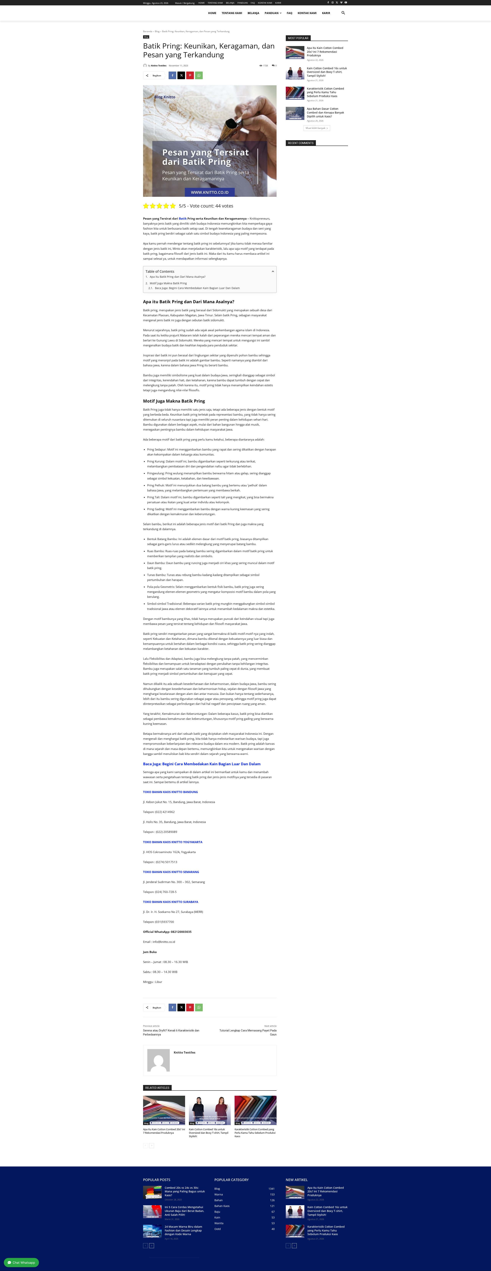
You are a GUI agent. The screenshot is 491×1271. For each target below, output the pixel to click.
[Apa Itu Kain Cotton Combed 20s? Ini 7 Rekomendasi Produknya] (164, 1110)
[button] (343, 13)
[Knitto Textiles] (145, 66)
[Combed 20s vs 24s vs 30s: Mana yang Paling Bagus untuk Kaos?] (152, 1192)
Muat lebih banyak (315, 128)
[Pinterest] (190, 75)
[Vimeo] (341, 3)
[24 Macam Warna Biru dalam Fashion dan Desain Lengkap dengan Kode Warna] (152, 1231)
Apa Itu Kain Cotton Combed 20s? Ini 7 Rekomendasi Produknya (164, 1131)
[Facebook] (328, 3)
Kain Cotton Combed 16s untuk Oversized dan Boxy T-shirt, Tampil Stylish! (208, 1133)
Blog (157, 31)
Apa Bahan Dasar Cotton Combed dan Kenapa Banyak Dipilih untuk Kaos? (325, 112)
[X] (337, 3)
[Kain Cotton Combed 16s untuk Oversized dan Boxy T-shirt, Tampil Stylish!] (210, 1110)
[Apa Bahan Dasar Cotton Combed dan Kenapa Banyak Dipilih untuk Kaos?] (295, 113)
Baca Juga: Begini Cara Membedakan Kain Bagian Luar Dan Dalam (197, 288)
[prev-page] (145, 1145)
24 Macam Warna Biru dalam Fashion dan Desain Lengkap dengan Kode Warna (183, 1230)
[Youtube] (346, 3)
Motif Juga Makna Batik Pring (168, 283)
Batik (183, 218)
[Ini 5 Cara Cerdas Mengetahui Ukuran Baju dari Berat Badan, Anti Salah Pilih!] (152, 1211)
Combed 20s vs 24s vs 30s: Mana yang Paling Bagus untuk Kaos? (185, 1191)
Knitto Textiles (158, 65)
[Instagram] (332, 3)
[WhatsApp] (199, 75)
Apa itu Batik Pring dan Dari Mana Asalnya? (177, 276)
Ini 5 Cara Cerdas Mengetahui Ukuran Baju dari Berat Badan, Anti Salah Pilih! (184, 1210)
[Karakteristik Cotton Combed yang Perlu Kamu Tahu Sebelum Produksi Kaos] (256, 1110)
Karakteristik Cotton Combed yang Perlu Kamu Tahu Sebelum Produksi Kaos (255, 1133)
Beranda (147, 31)
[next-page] (151, 1145)
